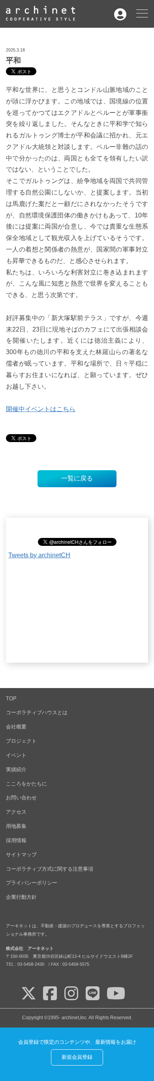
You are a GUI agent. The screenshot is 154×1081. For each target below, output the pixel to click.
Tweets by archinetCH (39, 555)
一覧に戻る (77, 478)
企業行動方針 (21, 897)
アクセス (16, 812)
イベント (16, 755)
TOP (11, 699)
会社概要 (16, 727)
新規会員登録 (77, 1057)
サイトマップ (21, 855)
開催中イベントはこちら (40, 409)
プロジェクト (21, 741)
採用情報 (16, 840)
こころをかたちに (26, 784)
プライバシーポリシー (31, 883)
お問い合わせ (21, 798)
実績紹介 (16, 769)
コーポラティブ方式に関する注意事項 (49, 869)
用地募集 (16, 826)
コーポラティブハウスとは (37, 712)
